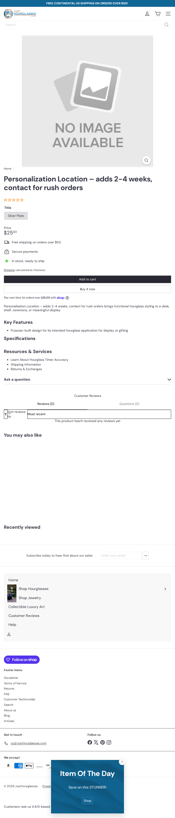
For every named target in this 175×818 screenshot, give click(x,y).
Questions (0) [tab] (129, 404)
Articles (9, 721)
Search (8, 705)
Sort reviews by (17, 414)
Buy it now (87, 289)
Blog (7, 715)
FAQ (6, 694)
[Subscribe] (145, 555)
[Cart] (157, 13)
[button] (14, 200)
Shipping (9, 270)
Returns (9, 689)
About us (10, 710)
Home (7, 168)
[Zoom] (146, 160)
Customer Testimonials (19, 699)
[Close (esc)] (122, 761)
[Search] (166, 25)
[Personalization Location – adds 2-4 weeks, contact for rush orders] (28, 478)
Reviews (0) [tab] (45, 404)
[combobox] (87, 25)
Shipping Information (26, 364)
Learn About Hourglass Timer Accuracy (39, 360)
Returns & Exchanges (26, 369)
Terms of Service (15, 683)
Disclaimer (11, 678)
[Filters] (6, 414)
